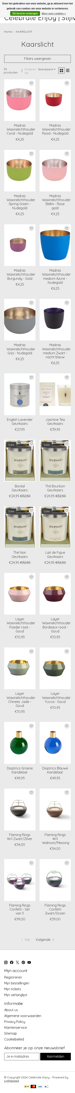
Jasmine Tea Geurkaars (55, 421)
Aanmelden (55, 1056)
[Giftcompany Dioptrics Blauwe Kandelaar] (55, 743)
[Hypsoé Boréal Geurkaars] (19, 461)
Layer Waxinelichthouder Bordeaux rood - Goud (56, 625)
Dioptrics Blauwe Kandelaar (55, 770)
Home (8, 31)
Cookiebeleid (14, 1039)
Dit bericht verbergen (25, 13)
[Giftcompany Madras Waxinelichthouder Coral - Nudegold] (19, 100)
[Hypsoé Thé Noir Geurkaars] (19, 527)
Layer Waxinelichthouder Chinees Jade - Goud (21, 699)
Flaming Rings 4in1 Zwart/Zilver (19, 837)
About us (11, 1010)
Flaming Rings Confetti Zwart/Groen (55, 909)
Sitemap (10, 1033)
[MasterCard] (33, 1087)
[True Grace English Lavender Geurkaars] (19, 394)
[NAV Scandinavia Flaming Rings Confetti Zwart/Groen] (55, 880)
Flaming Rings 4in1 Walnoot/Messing (55, 839)
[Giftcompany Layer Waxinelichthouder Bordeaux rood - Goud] (55, 594)
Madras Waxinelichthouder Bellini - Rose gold (56, 202)
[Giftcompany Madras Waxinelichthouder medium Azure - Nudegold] (55, 245)
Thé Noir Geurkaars (20, 554)
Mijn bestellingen (16, 983)
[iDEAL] (26, 1087)
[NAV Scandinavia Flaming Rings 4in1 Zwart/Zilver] (19, 809)
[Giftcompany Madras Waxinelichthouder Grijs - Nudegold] (19, 319)
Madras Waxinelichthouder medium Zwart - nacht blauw (56, 351)
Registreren (13, 977)
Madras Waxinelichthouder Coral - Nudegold (21, 129)
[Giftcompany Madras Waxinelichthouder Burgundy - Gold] (19, 245)
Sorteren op (30, 71)
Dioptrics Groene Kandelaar (20, 770)
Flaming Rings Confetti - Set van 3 (19, 909)
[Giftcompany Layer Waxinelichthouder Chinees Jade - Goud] (19, 668)
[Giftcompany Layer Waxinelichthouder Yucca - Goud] (55, 668)
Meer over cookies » (54, 13)
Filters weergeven (37, 59)
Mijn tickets (12, 989)
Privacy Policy (14, 1022)
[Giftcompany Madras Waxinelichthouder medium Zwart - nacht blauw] (55, 319)
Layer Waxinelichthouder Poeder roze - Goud (21, 625)
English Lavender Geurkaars (20, 421)
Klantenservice (15, 1027)
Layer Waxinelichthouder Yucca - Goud (56, 697)
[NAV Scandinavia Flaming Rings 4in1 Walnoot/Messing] (55, 809)
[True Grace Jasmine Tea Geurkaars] (55, 394)
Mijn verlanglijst (15, 995)
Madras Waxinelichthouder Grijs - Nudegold (21, 349)
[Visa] (40, 1087)
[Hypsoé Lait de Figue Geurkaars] (55, 527)
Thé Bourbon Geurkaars (55, 488)
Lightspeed (11, 1080)
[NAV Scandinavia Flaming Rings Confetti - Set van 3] (19, 880)
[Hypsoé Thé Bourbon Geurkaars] (55, 461)
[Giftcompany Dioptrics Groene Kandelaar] (19, 743)
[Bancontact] (46, 1087)
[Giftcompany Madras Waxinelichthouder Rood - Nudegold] (55, 100)
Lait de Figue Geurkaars (55, 554)
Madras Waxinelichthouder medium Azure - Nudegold (56, 276)
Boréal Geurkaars (20, 488)
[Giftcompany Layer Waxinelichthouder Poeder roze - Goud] (19, 594)
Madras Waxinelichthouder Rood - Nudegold (56, 129)
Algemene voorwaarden (22, 1016)
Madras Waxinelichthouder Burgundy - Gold (21, 274)
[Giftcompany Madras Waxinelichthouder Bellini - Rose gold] (55, 170)
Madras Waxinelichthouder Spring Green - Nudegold (21, 202)
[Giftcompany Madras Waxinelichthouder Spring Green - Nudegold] (19, 170)
